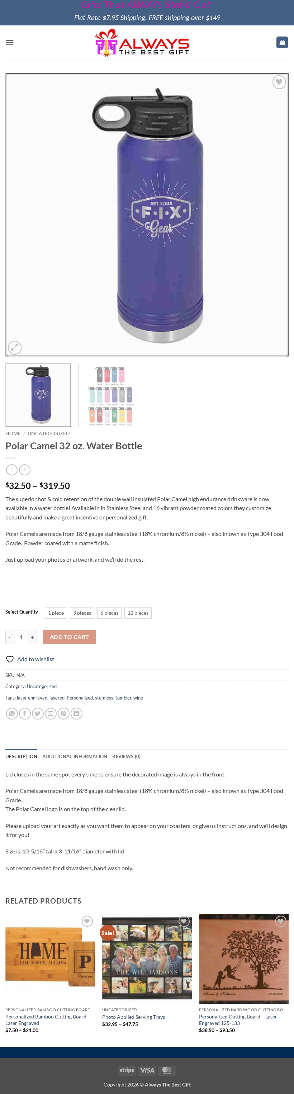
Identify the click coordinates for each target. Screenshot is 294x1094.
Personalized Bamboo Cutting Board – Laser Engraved (47, 1019)
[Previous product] (24, 469)
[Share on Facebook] (25, 714)
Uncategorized (49, 433)
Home (13, 433)
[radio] (56, 612)
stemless (104, 698)
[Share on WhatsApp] (12, 714)
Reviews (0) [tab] (126, 756)
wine (138, 698)
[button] (9, 42)
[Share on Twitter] (38, 714)
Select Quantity (21, 612)
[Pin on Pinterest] (64, 714)
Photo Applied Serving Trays (133, 1017)
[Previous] (20, 215)
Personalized (80, 698)
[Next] (273, 215)
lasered (57, 698)
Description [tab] (21, 756)
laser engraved (32, 698)
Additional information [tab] (75, 756)
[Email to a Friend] (51, 714)
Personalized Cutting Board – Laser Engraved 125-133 (238, 1019)
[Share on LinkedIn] (76, 714)
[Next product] (11, 469)
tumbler (123, 698)
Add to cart (69, 637)
